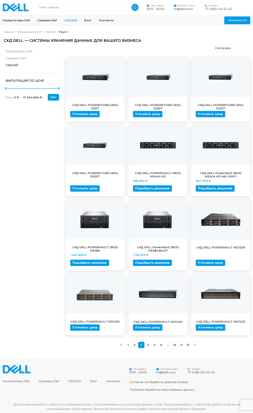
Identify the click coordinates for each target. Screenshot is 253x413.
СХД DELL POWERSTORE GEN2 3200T (158, 106)
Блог (93, 381)
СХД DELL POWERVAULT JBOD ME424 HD (158, 174)
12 (188, 345)
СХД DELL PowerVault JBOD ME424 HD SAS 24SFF (221, 174)
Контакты (113, 381)
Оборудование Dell (29, 31)
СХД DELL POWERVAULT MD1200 (220, 247)
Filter (53, 97)
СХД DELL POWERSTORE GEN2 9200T (95, 174)
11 (181, 345)
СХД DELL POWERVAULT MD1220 (157, 321)
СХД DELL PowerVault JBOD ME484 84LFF (158, 248)
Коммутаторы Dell (19, 51)
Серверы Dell (16, 58)
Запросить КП (237, 20)
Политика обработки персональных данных (161, 389)
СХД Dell (50, 31)
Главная (9, 31)
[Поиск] (135, 7)
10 (174, 345)
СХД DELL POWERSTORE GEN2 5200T (221, 106)
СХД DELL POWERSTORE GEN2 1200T (95, 106)
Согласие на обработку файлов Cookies (158, 382)
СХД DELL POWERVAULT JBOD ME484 (95, 248)
